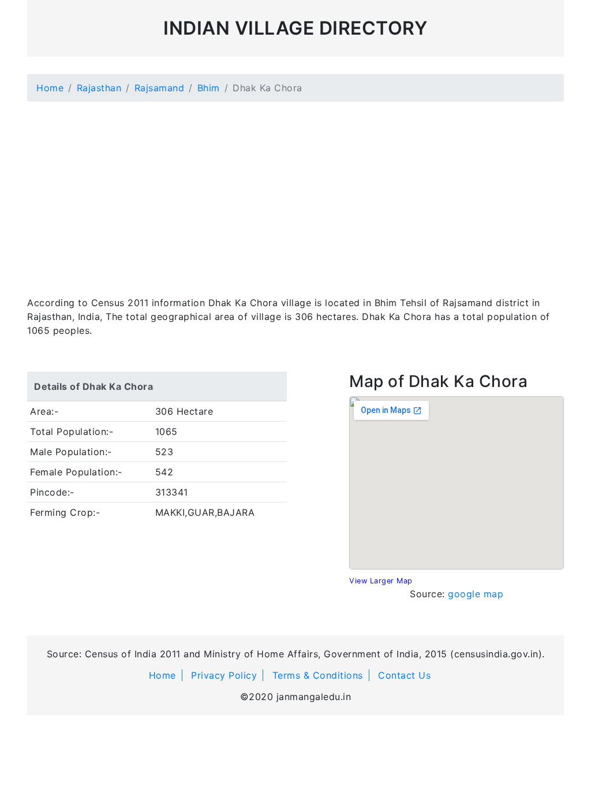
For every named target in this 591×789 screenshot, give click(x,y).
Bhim (208, 88)
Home (49, 88)
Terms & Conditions (317, 675)
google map (475, 594)
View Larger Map (381, 580)
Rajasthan (99, 88)
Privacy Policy (224, 675)
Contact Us (404, 675)
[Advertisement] (295, 192)
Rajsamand (159, 88)
